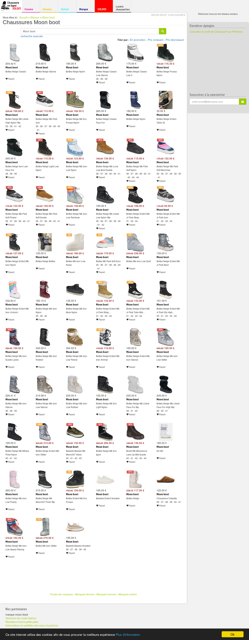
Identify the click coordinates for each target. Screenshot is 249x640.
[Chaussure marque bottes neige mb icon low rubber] (75, 384)
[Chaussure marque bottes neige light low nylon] (45, 147)
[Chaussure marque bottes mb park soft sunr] (105, 242)
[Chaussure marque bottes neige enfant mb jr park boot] (166, 242)
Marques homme (106, 594)
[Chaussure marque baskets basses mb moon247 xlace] (75, 432)
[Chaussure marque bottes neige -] (135, 479)
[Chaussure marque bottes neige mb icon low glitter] (166, 337)
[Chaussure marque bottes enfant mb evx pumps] (75, 479)
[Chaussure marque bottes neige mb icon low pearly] (14, 479)
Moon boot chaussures (168, 14)
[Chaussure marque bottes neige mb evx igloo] (105, 432)
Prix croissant (155, 40)
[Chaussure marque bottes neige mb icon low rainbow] (75, 195)
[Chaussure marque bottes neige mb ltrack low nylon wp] (105, 195)
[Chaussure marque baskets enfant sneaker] (105, 479)
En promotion (137, 40)
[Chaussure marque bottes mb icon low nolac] (75, 242)
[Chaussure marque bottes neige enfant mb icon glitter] (45, 432)
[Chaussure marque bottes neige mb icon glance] (14, 384)
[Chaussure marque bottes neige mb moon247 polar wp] (45, 479)
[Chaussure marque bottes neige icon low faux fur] (14, 147)
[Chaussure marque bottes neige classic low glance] (105, 52)
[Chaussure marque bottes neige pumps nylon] (166, 52)
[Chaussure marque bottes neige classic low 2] (135, 52)
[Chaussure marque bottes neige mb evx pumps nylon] (75, 100)
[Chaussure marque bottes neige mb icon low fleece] (75, 337)
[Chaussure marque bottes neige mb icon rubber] (45, 337)
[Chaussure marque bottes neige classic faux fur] (105, 100)
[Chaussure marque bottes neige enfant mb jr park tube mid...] (135, 290)
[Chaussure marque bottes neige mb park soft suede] (45, 195)
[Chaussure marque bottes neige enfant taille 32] (166, 100)
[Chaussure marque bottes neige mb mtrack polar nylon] (14, 432)
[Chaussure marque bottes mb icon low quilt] (135, 242)
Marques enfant (127, 594)
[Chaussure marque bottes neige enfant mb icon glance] (135, 337)
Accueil (23, 17)
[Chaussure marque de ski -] (166, 432)
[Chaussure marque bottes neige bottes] (45, 242)
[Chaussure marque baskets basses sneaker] (75, 527)
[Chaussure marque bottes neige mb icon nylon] (45, 290)
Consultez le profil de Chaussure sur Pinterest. (216, 31)
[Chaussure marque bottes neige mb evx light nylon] (105, 384)
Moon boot (48, 17)
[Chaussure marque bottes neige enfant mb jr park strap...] (105, 290)
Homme (49, 9)
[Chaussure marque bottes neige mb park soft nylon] (135, 147)
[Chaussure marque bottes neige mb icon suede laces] (14, 337)
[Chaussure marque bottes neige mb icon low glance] (45, 384)
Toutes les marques (61, 594)
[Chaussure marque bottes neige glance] (45, 52)
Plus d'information (128, 634)
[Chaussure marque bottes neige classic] (14, 52)
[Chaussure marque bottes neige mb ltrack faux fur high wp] (166, 384)
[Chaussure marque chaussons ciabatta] (166, 479)
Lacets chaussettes (123, 8)
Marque (85, 10)
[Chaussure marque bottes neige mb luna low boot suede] (105, 147)
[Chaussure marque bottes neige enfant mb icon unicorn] (14, 290)
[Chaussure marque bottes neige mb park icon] (45, 100)
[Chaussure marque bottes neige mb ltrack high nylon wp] (14, 100)
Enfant (67, 9)
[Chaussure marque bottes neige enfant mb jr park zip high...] (166, 290)
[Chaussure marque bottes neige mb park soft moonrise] (166, 147)
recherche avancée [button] (32, 36)
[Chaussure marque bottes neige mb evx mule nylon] (75, 290)
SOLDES (103, 10)
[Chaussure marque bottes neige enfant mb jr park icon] (166, 195)
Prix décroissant (175, 40)
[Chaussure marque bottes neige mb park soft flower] (14, 195)
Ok (233, 634)
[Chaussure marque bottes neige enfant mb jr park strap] (135, 195)
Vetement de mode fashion (20, 618)
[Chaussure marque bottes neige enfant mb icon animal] (105, 337)
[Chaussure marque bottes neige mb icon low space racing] (14, 527)
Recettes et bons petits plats (21, 622)
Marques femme (84, 594)
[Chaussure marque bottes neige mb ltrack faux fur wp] (135, 384)
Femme (30, 9)
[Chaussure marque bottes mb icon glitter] (45, 527)
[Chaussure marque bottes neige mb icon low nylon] (75, 147)
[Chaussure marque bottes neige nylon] (75, 52)
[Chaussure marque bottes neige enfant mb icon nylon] (14, 242)
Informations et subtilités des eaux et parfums (31, 625)
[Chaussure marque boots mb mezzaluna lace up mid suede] (135, 432)
